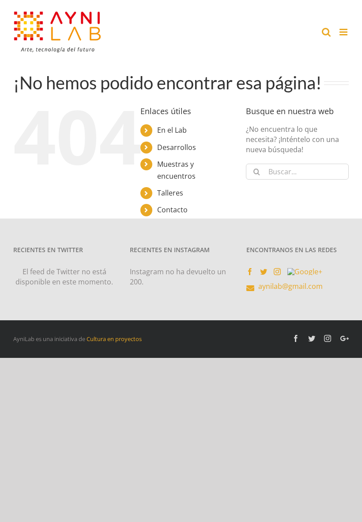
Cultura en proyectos (114, 339)
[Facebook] (249, 271)
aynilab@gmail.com (290, 286)
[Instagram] (277, 271)
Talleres (170, 193)
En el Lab (172, 130)
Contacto (172, 210)
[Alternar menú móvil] (344, 32)
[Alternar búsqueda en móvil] (326, 32)
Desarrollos (176, 147)
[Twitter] (263, 271)
